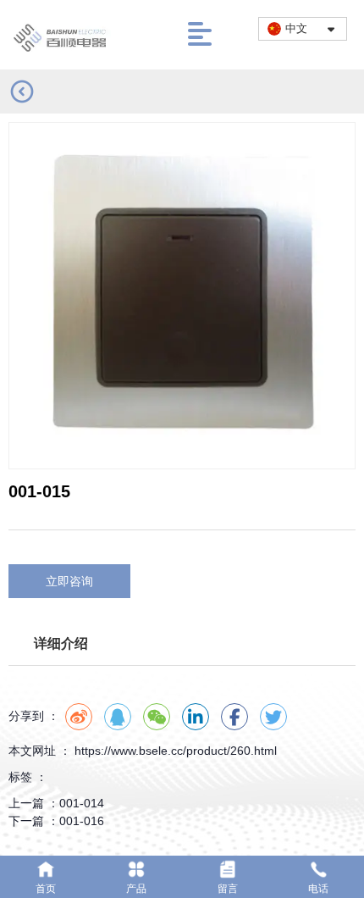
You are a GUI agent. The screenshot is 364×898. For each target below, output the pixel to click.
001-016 (81, 821)
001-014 (81, 803)
